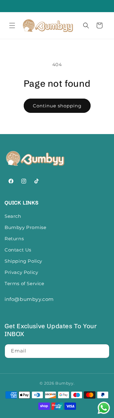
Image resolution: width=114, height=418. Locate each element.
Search (13, 216)
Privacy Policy (21, 272)
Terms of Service (24, 283)
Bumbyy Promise (25, 227)
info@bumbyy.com (29, 299)
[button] (12, 25)
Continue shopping (57, 106)
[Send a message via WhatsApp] (104, 408)
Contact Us (18, 250)
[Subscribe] (102, 351)
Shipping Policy (23, 261)
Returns (14, 238)
